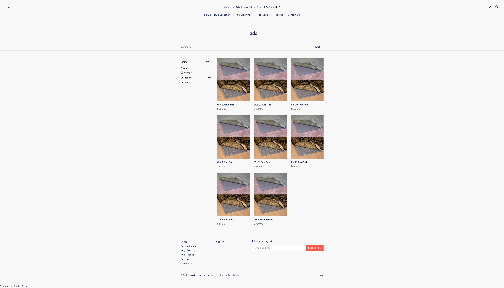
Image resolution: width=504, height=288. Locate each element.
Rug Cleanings (245, 14)
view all (208, 62)
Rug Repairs (264, 14)
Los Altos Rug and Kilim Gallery (252, 6)
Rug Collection (223, 14)
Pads (185, 82)
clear (209, 77)
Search (220, 241)
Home (207, 14)
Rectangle (187, 73)
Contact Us (294, 14)
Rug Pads (279, 14)
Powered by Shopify (229, 275)
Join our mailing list (262, 241)
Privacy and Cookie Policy (14, 286)
